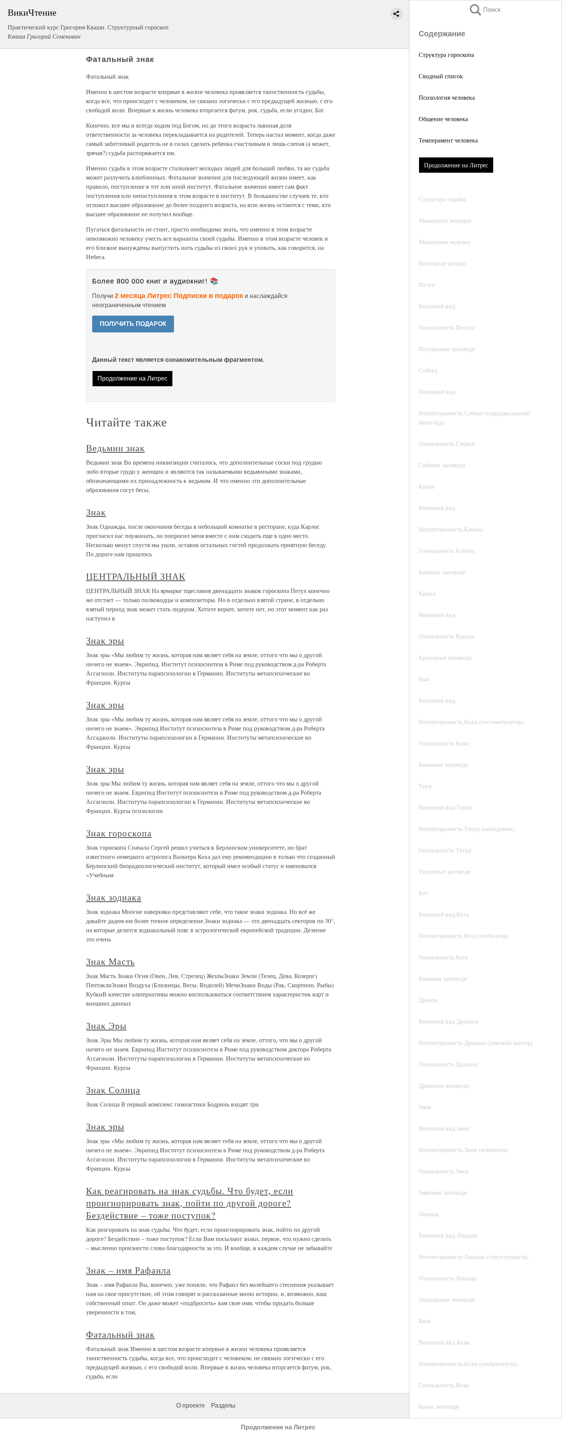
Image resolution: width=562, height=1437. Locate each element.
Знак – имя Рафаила (128, 1270)
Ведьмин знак (115, 448)
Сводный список (441, 76)
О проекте (190, 1405)
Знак (96, 512)
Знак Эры (106, 1025)
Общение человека (443, 119)
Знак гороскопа (118, 833)
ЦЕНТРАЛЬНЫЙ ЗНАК (135, 576)
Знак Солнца (113, 1090)
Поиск (484, 9)
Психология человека (447, 97)
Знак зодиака (113, 897)
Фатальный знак (120, 1334)
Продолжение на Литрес (456, 165)
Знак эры (105, 640)
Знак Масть (110, 961)
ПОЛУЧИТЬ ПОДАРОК (133, 324)
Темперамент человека (448, 140)
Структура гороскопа (446, 54)
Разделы (223, 1405)
